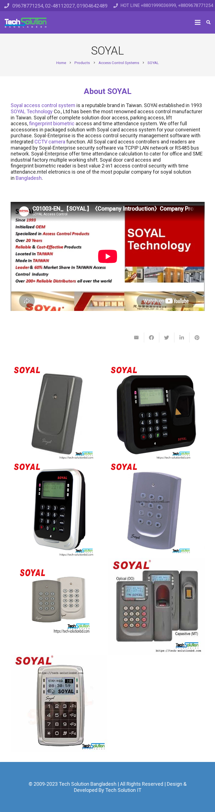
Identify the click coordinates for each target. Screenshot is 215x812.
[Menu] (197, 22)
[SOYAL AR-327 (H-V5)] (59, 703)
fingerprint (40, 123)
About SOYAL (108, 91)
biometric (63, 123)
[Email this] (136, 337)
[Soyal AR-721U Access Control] (59, 412)
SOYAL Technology (32, 111)
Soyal (17, 105)
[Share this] (151, 337)
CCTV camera (49, 142)
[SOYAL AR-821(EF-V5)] (156, 606)
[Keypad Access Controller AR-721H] (59, 606)
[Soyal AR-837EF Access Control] (156, 412)
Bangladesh (29, 178)
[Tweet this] (166, 337)
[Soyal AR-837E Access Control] (59, 509)
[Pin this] (197, 337)
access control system (49, 105)
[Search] (208, 22)
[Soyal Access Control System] (156, 509)
